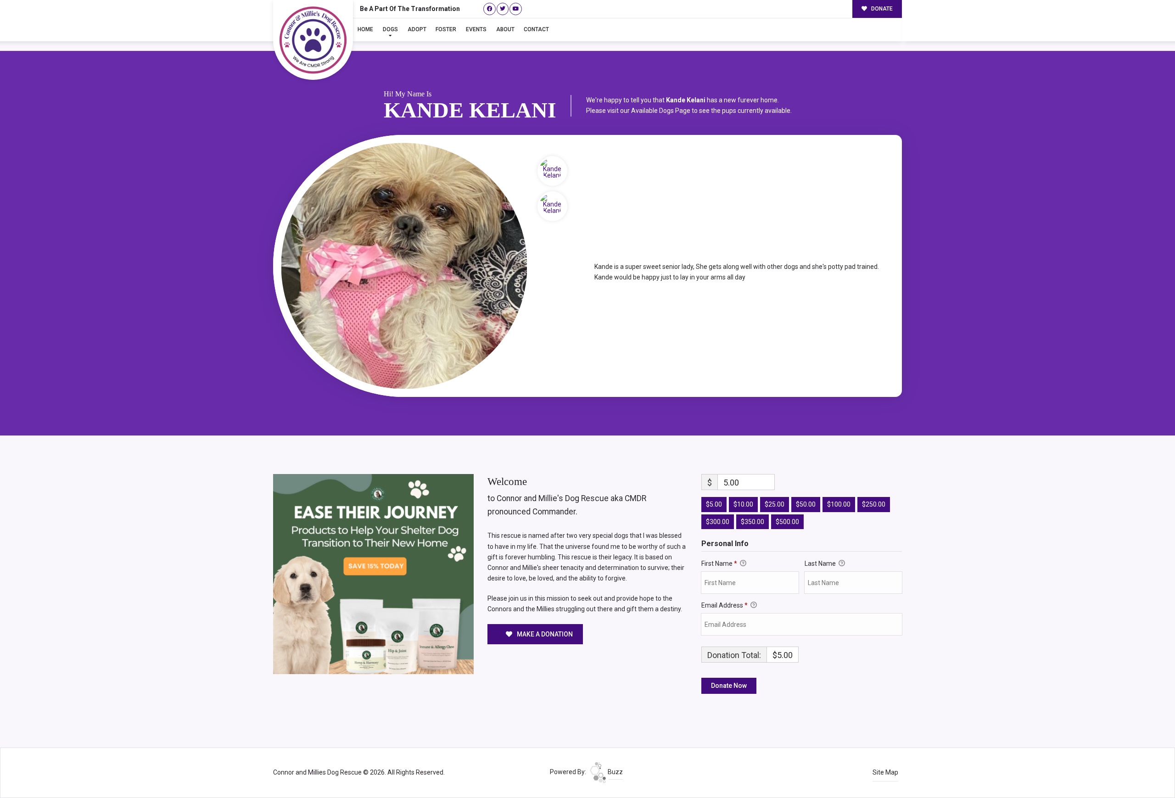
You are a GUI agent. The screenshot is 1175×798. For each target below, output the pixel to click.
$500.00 (787, 521)
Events (476, 29)
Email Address (724, 605)
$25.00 (774, 504)
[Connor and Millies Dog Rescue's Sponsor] (373, 573)
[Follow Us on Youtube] (515, 9)
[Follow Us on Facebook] (489, 9)
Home (365, 29)
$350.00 (752, 521)
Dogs (390, 29)
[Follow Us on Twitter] (503, 9)
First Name (719, 563)
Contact (536, 29)
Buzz (614, 772)
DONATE (881, 9)
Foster (446, 29)
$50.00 (806, 504)
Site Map (885, 772)
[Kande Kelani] (404, 266)
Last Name (821, 563)
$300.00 (717, 521)
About (505, 29)
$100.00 (838, 504)
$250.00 (873, 504)
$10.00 (743, 504)
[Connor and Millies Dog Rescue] (313, 40)
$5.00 (714, 504)
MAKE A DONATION (544, 634)
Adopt (417, 29)
